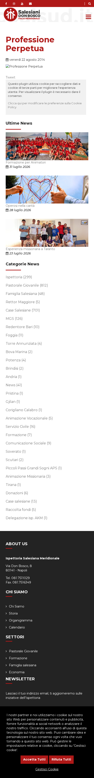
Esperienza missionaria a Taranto (30, 249)
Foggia (14, 335)
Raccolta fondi (21, 510)
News (14, 385)
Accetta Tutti (34, 759)
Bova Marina (19, 352)
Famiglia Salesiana (25, 294)
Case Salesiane (23, 310)
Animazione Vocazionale (29, 418)
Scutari (15, 460)
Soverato (16, 451)
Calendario (17, 627)
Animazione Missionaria (28, 476)
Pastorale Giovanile (27, 285)
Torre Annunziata (24, 343)
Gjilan (13, 402)
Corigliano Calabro (24, 410)
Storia (13, 613)
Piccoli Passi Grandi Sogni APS (34, 468)
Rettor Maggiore (23, 302)
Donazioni (17, 493)
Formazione (19, 435)
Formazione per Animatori (26, 162)
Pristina (14, 393)
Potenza (16, 360)
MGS (14, 319)
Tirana (13, 485)
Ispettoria (19, 277)
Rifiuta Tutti (61, 759)
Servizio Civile (20, 427)
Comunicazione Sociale (28, 443)
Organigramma (20, 620)
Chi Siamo (16, 606)
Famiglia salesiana (22, 665)
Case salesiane (21, 501)
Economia (16, 672)
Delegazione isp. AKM (26, 518)
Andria (14, 377)
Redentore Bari (23, 327)
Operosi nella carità (20, 206)
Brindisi (15, 368)
